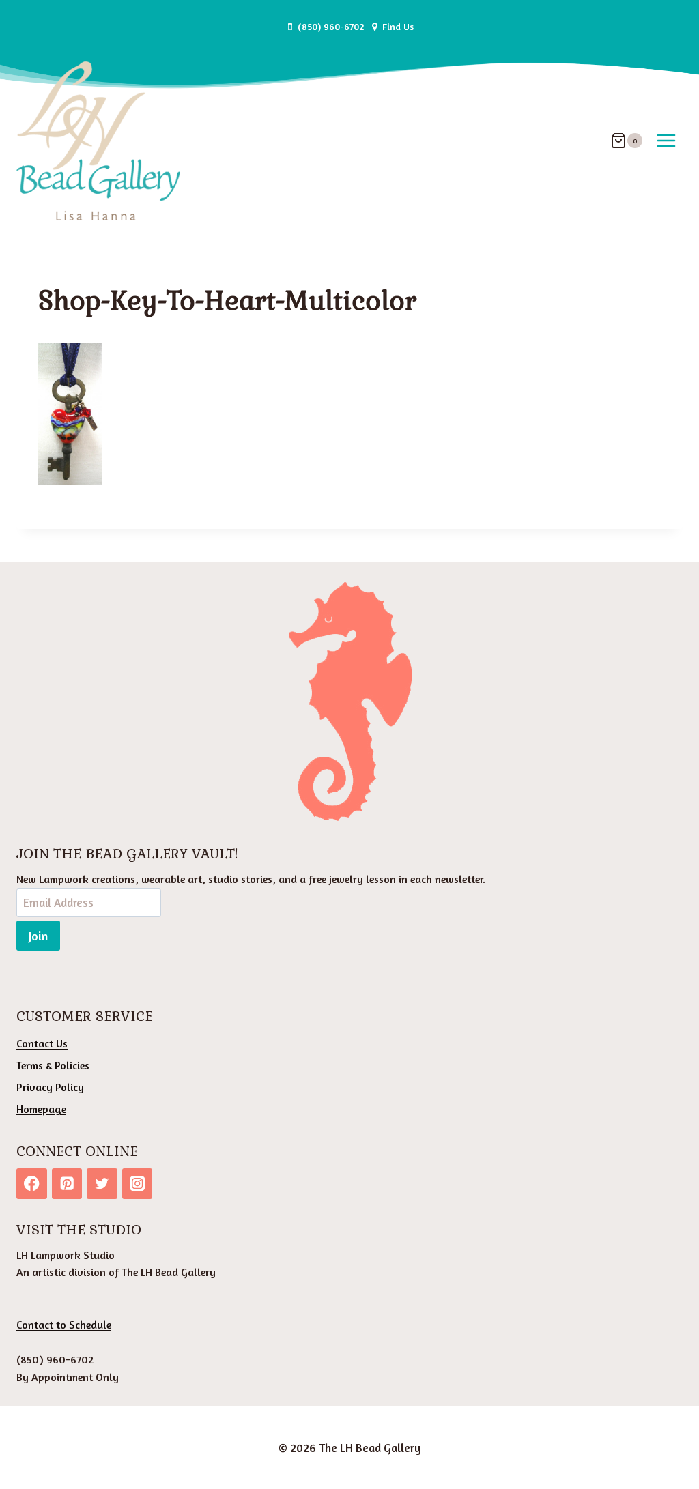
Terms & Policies (52, 1065)
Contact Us (42, 1043)
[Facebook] (31, 1183)
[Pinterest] (67, 1183)
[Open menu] (666, 141)
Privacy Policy (50, 1087)
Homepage (41, 1109)
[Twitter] (102, 1183)
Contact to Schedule (63, 1324)
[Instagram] (137, 1183)
